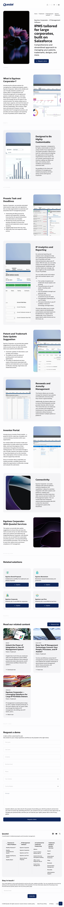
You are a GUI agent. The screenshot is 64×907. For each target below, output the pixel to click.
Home (35, 14)
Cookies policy (31, 904)
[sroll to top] (60, 903)
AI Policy (51, 904)
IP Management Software (49, 14)
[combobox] (30, 779)
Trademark (41, 14)
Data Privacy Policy (42, 904)
